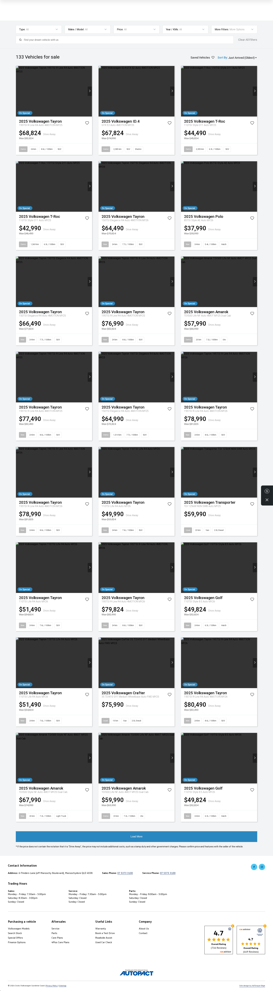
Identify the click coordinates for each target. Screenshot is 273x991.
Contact (143, 933)
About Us (144, 928)
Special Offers (15, 937)
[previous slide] (18, 91)
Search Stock (15, 933)
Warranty (100, 928)
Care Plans (57, 937)
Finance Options (17, 942)
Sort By (222, 57)
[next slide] (90, 91)
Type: (22, 29)
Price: (120, 29)
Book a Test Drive (105, 933)
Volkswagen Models (19, 928)
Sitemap (62, 985)
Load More (136, 836)
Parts (54, 933)
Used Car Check (103, 942)
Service (55, 928)
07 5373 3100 (125, 873)
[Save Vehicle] (87, 123)
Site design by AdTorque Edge (252, 985)
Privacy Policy (52, 985)
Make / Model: (76, 29)
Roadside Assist (103, 937)
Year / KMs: (172, 29)
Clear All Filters (247, 39)
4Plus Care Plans (60, 942)
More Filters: (222, 29)
